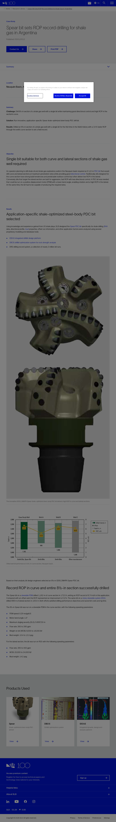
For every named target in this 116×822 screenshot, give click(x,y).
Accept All (82, 95)
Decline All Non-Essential (63, 95)
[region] (59, 92)
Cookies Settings (33, 95)
